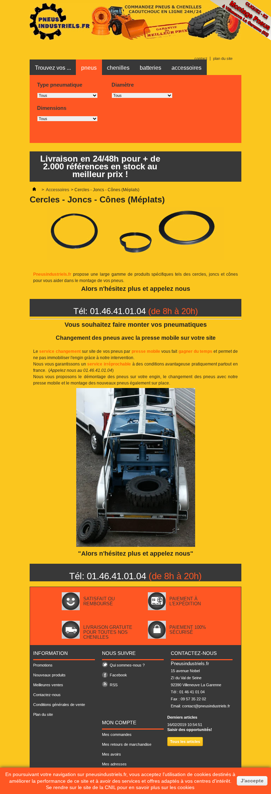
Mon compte (119, 722)
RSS (114, 685)
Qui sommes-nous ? (127, 665)
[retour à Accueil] (34, 189)
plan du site (223, 58)
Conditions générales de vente (59, 704)
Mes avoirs (111, 754)
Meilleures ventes (48, 685)
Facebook (118, 675)
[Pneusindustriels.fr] (135, 38)
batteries (150, 68)
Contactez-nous (47, 695)
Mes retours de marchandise (126, 744)
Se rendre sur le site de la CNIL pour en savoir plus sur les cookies (120, 787)
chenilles (118, 68)
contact (200, 58)
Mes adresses (114, 764)
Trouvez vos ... (53, 68)
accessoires (186, 68)
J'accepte (252, 780)
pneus (89, 68)
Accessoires (57, 189)
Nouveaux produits (49, 675)
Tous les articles (185, 741)
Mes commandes (117, 734)
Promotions (43, 665)
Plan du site (43, 714)
